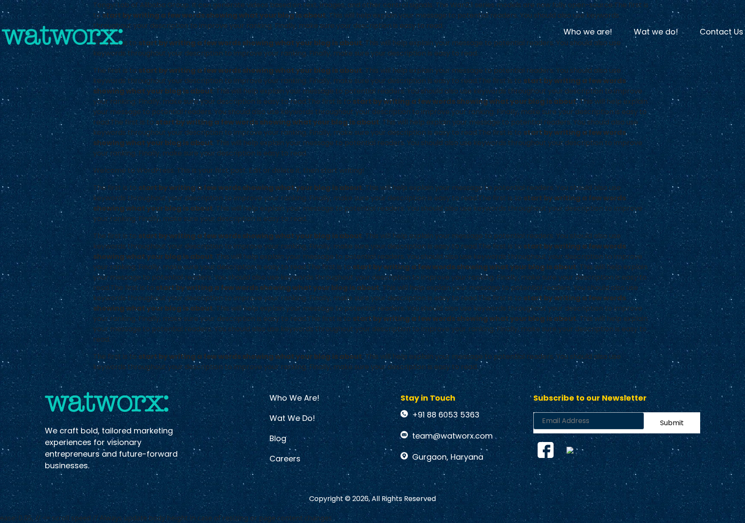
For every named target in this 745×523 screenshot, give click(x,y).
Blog (277, 438)
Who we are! (587, 31)
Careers (285, 458)
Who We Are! (294, 397)
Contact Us (721, 31)
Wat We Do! (292, 418)
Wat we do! (656, 31)
